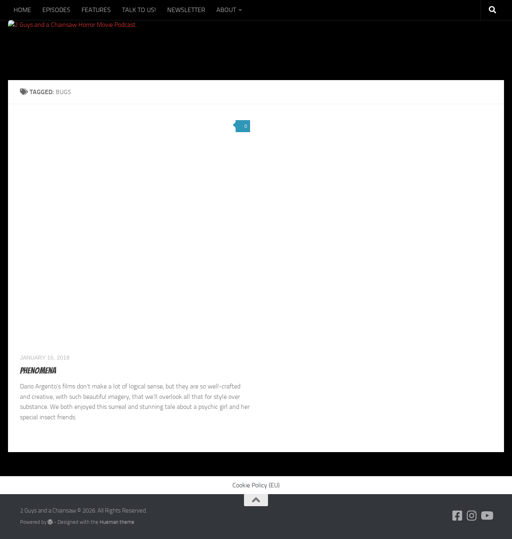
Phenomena (38, 370)
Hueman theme (117, 522)
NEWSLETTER (186, 10)
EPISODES (56, 10)
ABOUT (226, 10)
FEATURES (96, 10)
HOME (22, 10)
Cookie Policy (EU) (256, 485)
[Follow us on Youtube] (486, 515)
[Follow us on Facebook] (457, 515)
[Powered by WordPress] (50, 522)
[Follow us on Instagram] (472, 515)
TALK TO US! (139, 10)
